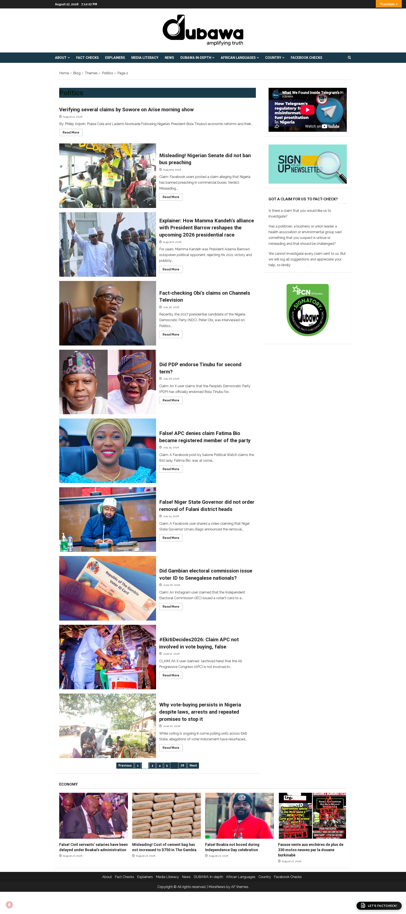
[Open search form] (349, 58)
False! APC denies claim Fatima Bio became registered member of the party (107, 450)
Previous (125, 765)
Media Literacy (144, 58)
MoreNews (216, 887)
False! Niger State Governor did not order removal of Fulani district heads (107, 519)
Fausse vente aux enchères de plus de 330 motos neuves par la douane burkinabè (310, 849)
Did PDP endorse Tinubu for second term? (107, 382)
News (169, 58)
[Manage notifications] (9, 904)
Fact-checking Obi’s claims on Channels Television (107, 313)
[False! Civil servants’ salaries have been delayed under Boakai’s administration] (93, 816)
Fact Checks (87, 58)
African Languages (238, 58)
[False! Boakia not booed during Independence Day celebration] (239, 816)
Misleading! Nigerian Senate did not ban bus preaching (107, 175)
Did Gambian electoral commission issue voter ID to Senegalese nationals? (107, 588)
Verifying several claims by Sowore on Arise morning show (127, 110)
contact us (299, 265)
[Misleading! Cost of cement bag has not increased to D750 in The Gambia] (166, 816)
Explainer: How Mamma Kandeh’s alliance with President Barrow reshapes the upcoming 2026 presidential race (107, 244)
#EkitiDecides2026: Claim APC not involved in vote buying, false (107, 657)
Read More (73, 133)
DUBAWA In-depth (195, 58)
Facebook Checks (306, 58)
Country (273, 58)
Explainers (115, 58)
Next (193, 765)
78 (182, 765)
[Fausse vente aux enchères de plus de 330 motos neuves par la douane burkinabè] (312, 816)
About (61, 58)
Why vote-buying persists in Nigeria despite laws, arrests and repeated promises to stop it (107, 726)
